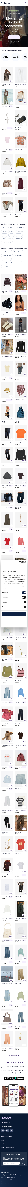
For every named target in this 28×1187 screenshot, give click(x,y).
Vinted (23, 291)
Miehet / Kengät (6, 259)
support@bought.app (9, 1177)
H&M (23, 84)
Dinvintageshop (8, 356)
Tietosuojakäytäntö (6, 1184)
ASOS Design (21, 231)
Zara (10, 106)
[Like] (25, 81)
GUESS (9, 238)
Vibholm (9, 128)
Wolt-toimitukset (7, 1147)
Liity (23, 1163)
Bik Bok (12, 231)
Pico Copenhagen (7, 940)
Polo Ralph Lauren (7, 242)
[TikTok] (11, 1130)
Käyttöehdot (4, 1182)
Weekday (19, 235)
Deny (14, 624)
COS (4, 238)
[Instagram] (3, 1130)
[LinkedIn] (7, 1130)
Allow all (14, 614)
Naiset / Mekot (18, 255)
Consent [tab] (5, 566)
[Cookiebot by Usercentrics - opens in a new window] (19, 562)
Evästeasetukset (14, 1179)
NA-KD (23, 312)
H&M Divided (22, 227)
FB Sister (5, 227)
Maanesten (8, 399)
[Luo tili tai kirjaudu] (22, 3)
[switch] (24, 597)
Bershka (4, 235)
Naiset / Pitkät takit (7, 255)
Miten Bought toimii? (13, 42)
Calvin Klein (13, 227)
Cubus (11, 235)
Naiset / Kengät (18, 251)
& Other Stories (18, 238)
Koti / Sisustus (6, 266)
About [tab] (23, 566)
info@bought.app (17, 1175)
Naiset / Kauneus (7, 251)
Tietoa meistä (6, 1137)
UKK (2, 1140)
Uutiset (4, 1144)
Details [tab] (14, 566)
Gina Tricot (22, 334)
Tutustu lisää (14, 1055)
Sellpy (10, 1026)
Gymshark (5, 231)
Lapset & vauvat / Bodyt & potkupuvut (12, 262)
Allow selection (14, 619)
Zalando (9, 193)
